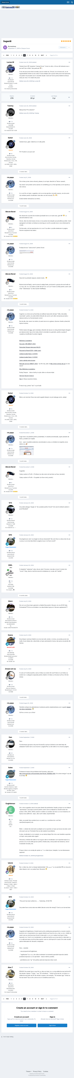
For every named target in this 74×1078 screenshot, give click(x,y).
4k (11, 227)
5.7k (11, 783)
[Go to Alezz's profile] (11, 607)
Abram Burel (10, 212)
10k (11, 153)
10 (35, 55)
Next (42, 55)
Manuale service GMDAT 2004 (28, 363)
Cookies (45, 1071)
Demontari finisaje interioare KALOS (29, 347)
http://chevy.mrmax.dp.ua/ (58, 363)
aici (31, 330)
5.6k (11, 550)
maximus (13, 46)
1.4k (11, 518)
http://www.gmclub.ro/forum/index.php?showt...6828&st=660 (37, 773)
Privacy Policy (37, 1071)
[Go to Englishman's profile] (11, 810)
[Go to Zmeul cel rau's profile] (11, 675)
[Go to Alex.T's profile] (11, 974)
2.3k (11, 819)
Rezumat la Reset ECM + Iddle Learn (30, 350)
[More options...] (69, 62)
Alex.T (10, 967)
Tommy (10, 106)
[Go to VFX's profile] (11, 509)
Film (20, 379)
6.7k (11, 121)
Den (10, 737)
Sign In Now (52, 1025)
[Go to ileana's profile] (11, 641)
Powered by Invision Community (37, 1075)
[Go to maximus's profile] (5, 47)
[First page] (3, 55)
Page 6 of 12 (53, 55)
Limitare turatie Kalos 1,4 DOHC (28, 354)
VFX (10, 503)
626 (11, 753)
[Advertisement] (37, 23)
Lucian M (10, 62)
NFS (10, 535)
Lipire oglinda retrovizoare (27, 360)
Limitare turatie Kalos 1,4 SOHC (28, 357)
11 (38, 55)
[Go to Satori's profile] (11, 144)
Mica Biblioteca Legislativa (27, 369)
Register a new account (21, 1025)
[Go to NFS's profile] (11, 541)
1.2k (11, 193)
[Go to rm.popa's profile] (11, 184)
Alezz (10, 601)
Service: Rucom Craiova (26, 375)
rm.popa (10, 177)
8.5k (11, 879)
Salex (10, 768)
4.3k (11, 684)
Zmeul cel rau (10, 669)
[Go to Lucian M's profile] (11, 68)
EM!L (10, 565)
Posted (25, 62)
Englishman (10, 803)
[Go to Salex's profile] (11, 774)
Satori (10, 138)
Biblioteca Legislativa (25, 340)
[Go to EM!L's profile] (11, 571)
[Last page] (46, 55)
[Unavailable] (26, 252)
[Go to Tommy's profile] (11, 112)
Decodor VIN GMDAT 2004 (27, 344)
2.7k (11, 78)
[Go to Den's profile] (11, 744)
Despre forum (26, 48)
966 (11, 983)
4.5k (11, 581)
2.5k (11, 617)
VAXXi (10, 863)
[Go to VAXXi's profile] (11, 869)
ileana (10, 635)
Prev (7, 55)
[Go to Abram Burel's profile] (11, 218)
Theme (28, 1071)
